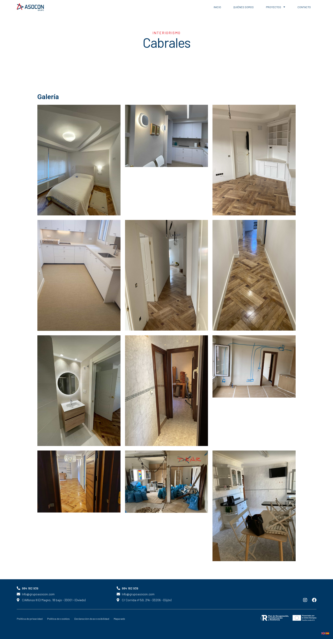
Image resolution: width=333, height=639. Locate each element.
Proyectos (273, 7)
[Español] (328, 633)
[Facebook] (314, 600)
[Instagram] (305, 600)
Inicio (217, 7)
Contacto (304, 7)
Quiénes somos (243, 7)
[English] (323, 633)
